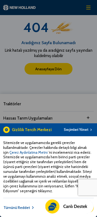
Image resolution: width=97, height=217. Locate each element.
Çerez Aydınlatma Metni (28, 152)
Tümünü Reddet (17, 207)
